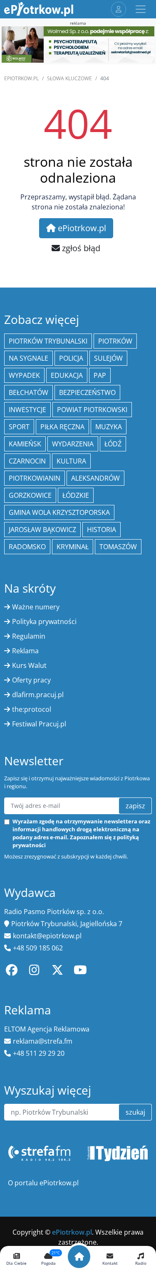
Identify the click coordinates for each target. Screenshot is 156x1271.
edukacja (67, 375)
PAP (100, 375)
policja (71, 358)
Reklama (25, 650)
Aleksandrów (95, 478)
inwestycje (27, 409)
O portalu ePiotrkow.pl (43, 1182)
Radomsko (27, 546)
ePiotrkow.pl (21, 78)
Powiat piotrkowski (92, 409)
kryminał (73, 546)
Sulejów (108, 358)
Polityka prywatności (44, 621)
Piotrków (115, 341)
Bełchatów (28, 392)
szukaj (135, 1112)
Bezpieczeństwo (87, 392)
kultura (71, 461)
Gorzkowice (30, 495)
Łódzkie (75, 495)
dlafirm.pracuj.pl (38, 694)
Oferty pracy (31, 680)
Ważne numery (35, 606)
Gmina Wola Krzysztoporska (59, 512)
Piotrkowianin (34, 478)
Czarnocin (27, 461)
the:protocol (31, 709)
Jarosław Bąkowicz (42, 529)
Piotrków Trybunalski (48, 341)
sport (19, 426)
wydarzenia (73, 443)
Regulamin (28, 636)
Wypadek (24, 375)
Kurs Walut (29, 665)
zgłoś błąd (80, 248)
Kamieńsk (25, 443)
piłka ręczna (62, 426)
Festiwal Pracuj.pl (39, 723)
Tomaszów (118, 546)
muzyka (108, 426)
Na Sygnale (28, 358)
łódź (112, 443)
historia (101, 529)
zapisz (135, 805)
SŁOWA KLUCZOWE (69, 78)
